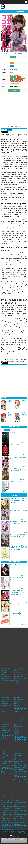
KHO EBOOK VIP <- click (14, 127)
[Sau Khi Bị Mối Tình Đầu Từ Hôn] (5, 583)
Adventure (23, 78)
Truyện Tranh (12, 78)
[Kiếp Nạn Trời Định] (5, 450)
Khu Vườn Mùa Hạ (4, 703)
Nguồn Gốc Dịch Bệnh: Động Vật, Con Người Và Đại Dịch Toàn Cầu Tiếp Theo (18, 592)
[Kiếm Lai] (5, 438)
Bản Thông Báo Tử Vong (19, 657)
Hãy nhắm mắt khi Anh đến (20, 699)
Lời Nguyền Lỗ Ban (18, 707)
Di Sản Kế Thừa (4, 686)
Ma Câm (2, 711)
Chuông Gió (3, 674)
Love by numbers (18, 705)
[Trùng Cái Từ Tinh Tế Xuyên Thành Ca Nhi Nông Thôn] (5, 553)
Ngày (2, 430)
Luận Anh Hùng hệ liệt (5, 705)
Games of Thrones (4, 691)
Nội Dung (4, 129)
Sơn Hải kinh (17, 732)
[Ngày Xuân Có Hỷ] (5, 487)
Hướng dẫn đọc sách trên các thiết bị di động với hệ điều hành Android (20, 773)
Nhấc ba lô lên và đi (5, 720)
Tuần (5, 430)
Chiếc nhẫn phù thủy (18, 676)
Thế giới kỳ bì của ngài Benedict (7, 747)
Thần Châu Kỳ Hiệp (18, 747)
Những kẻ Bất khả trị (18, 722)
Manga (11, 63)
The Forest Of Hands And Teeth (20, 740)
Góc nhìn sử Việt (18, 693)
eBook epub (16, 831)
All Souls (3, 662)
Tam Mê (16, 734)
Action (18, 78)
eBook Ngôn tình (5, 832)
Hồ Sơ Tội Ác (17, 701)
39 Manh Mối (16, 659)
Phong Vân (17, 730)
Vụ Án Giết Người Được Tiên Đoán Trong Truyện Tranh (18, 536)
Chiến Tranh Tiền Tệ (18, 709)
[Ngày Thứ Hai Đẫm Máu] (17, 405)
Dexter (16, 686)
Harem (11, 80)
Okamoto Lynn (13, 57)
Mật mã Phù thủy (18, 713)
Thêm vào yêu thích (14, 90)
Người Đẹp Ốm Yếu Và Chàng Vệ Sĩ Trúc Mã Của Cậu (18, 603)
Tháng (8, 430)
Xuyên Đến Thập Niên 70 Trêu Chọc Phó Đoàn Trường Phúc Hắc (18, 512)
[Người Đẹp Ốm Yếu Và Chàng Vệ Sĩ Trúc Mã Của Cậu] (5, 606)
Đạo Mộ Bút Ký (17, 662)
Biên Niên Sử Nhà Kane (19, 668)
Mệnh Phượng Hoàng (19, 718)
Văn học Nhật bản (17, 81)
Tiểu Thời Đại (3, 749)
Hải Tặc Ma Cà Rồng (5, 699)
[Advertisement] (14, 109)
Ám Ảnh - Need (4, 664)
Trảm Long (17, 751)
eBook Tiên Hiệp (15, 832)
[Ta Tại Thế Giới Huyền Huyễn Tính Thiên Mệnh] (5, 474)
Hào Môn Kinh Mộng (5, 697)
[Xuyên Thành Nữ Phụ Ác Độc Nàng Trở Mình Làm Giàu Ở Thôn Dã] (5, 503)
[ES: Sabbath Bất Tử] (3, 418)
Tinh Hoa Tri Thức (18, 759)
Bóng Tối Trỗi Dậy (4, 672)
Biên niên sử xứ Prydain (19, 670)
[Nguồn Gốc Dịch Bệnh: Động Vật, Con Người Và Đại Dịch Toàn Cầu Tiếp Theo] (5, 595)
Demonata (3, 684)
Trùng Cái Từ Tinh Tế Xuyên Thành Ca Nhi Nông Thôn (18, 548)
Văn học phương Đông (14, 83)
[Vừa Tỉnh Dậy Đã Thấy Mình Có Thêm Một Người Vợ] (5, 527)
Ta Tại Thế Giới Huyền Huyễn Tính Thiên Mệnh (18, 470)
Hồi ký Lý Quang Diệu (5, 701)
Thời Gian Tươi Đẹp (18, 749)
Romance (20, 80)
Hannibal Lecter (4, 693)
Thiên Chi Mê (3, 745)
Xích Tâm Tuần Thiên (16, 565)
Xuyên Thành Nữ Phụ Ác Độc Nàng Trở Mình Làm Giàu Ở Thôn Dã (18, 500)
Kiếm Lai (12, 432)
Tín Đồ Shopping (18, 753)
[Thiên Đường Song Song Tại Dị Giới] (5, 462)
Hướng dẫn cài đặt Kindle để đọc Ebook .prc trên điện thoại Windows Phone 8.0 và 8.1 (20, 779)
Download (10, 129)
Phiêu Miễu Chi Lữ (4, 728)
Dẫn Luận (3, 709)
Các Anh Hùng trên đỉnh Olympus (7, 680)
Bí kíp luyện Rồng (18, 672)
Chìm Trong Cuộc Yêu (5, 676)
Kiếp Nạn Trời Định (15, 445)
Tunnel (2, 751)
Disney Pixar (17, 688)
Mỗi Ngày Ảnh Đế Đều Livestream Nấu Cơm (16, 614)
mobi (15, 69)
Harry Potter (17, 695)
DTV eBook (17, 839)
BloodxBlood (3, 670)
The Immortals (4, 740)
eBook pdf (22, 831)
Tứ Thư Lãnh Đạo (18, 755)
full (18, 75)
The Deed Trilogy (4, 738)
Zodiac (2, 757)
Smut (11, 81)
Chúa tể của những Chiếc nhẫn (20, 678)
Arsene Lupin (17, 664)
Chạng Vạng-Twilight (5, 678)
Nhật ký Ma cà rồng (18, 720)
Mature (15, 80)
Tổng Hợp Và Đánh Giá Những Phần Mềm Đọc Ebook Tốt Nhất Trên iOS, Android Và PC (20, 767)
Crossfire (16, 680)
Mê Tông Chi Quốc (4, 715)
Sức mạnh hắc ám (4, 732)
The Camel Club (18, 738)
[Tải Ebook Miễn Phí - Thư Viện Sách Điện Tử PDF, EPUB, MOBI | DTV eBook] (2, 6)
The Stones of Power (19, 744)
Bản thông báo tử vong (19, 674)
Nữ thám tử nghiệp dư (5, 724)
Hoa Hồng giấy (17, 697)
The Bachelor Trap (4, 736)
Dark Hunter (3, 682)
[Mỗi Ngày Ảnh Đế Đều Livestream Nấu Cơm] (5, 618)
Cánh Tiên (17, 682)
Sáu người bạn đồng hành (6, 730)
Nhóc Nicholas (4, 722)
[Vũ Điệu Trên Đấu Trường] (3, 405)
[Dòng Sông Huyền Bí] (17, 418)
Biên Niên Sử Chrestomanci (6, 666)
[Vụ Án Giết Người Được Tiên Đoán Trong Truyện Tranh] (5, 540)
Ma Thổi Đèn (17, 711)
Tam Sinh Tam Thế (4, 734)
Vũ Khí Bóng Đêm (4, 755)
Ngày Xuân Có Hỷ (15, 482)
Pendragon (3, 726)
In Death (16, 703)
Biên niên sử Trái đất (5, 668)
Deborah (16, 684)
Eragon (16, 691)
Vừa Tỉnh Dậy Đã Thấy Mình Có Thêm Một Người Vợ (18, 522)
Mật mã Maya (3, 713)
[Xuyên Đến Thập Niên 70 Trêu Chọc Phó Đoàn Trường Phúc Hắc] (5, 514)
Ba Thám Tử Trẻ (18, 666)
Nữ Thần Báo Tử (18, 724)
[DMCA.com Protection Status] (14, 835)
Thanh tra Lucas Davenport (20, 715)
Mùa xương (3, 718)
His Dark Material (4, 695)
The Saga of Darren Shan (6, 742)
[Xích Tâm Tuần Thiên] (5, 570)
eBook (11, 69)
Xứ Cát (16, 757)
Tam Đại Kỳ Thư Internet (19, 736)
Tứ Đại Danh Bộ (4, 753)
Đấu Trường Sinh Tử (5, 688)
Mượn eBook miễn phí (7, 831)
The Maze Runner (18, 742)
